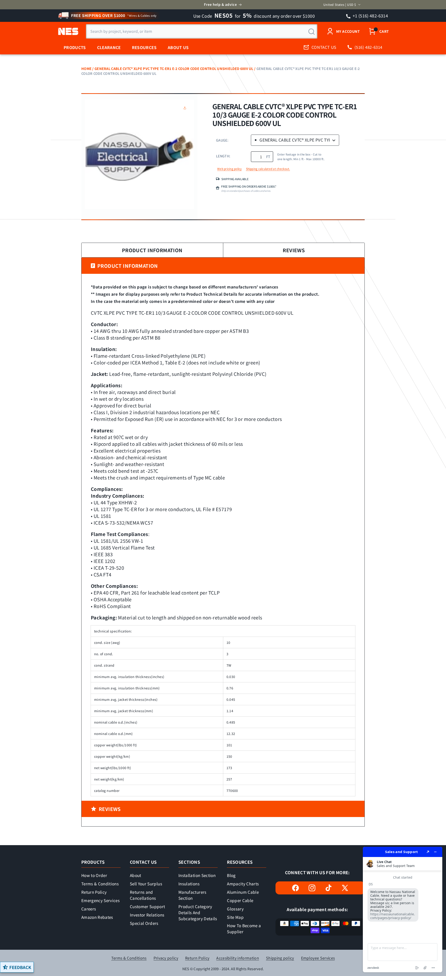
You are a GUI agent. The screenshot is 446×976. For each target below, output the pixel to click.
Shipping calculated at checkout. (268, 169)
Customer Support (147, 906)
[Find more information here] (402, 909)
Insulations (189, 884)
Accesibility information (237, 958)
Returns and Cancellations (143, 895)
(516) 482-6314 (368, 47)
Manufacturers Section (192, 895)
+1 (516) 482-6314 (370, 16)
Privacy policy (166, 958)
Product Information (152, 250)
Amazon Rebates (97, 917)
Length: (223, 155)
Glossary (235, 909)
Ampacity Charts (243, 884)
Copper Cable (240, 900)
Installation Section (197, 875)
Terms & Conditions (100, 884)
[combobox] (202, 31)
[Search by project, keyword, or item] (311, 31)
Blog (231, 875)
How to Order (94, 875)
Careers (88, 909)
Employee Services (318, 958)
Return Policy (94, 892)
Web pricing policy (229, 169)
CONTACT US (324, 47)
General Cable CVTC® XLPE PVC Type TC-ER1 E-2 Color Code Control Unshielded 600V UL (174, 68)
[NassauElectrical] (67, 31)
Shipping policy (280, 958)
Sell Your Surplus (146, 884)
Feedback (20, 967)
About (135, 875)
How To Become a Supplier (244, 928)
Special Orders (144, 923)
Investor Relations (147, 915)
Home (86, 68)
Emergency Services (100, 900)
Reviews (294, 250)
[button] (186, 108)
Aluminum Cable (243, 892)
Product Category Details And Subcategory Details (197, 912)
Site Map (235, 917)
